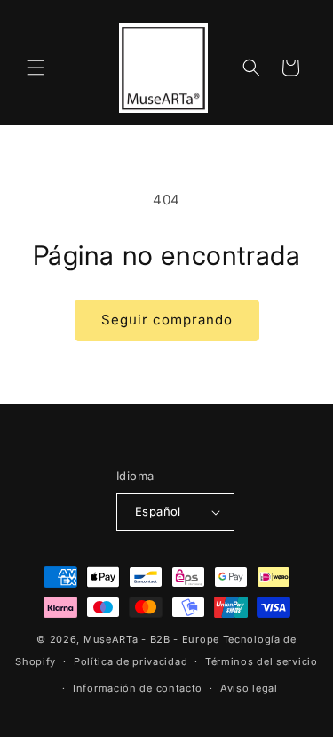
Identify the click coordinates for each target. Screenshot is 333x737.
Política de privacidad (130, 661)
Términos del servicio (261, 661)
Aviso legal (249, 688)
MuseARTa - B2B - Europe (151, 639)
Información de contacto (137, 688)
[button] (35, 67)
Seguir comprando (167, 319)
